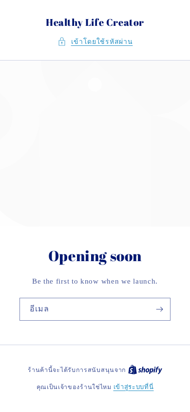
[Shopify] (145, 369)
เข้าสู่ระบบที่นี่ (134, 387)
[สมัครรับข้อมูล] (159, 309)
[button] (95, 42)
